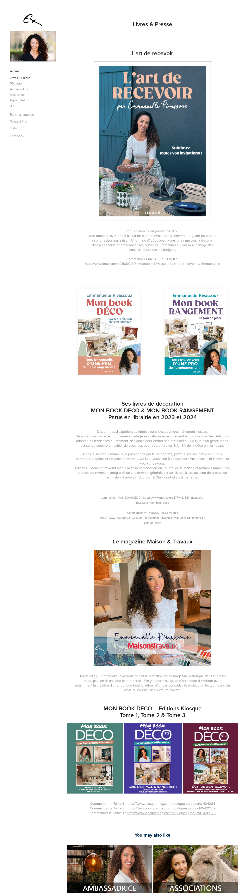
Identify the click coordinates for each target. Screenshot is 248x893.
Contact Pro (18, 121)
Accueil (15, 71)
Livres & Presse (20, 78)
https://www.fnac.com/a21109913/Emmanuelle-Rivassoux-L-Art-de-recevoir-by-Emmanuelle (152, 263)
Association (18, 94)
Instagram (17, 128)
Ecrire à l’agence (22, 114)
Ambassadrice (19, 89)
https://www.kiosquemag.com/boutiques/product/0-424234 (171, 803)
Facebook (17, 136)
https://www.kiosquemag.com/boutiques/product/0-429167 (171, 808)
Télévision (16, 83)
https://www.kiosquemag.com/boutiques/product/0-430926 (171, 812)
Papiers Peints (19, 100)
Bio (12, 106)
